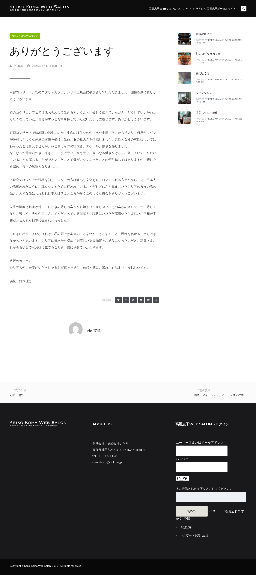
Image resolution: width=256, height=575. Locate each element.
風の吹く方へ (204, 73)
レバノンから (204, 93)
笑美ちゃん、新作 (207, 112)
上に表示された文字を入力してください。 (204, 489)
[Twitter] (118, 300)
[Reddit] (141, 300)
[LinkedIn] (156, 300)
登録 (187, 518)
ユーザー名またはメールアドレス (200, 442)
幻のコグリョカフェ (208, 53)
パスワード (184, 459)
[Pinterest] (148, 300)
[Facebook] (126, 300)
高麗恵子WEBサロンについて (166, 8)
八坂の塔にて (204, 34)
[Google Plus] (133, 300)
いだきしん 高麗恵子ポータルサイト (214, 8)
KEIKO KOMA (214, 40)
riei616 (18, 66)
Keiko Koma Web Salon (37, 566)
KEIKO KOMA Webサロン (25, 35)
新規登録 (186, 527)
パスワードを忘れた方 (194, 535)
